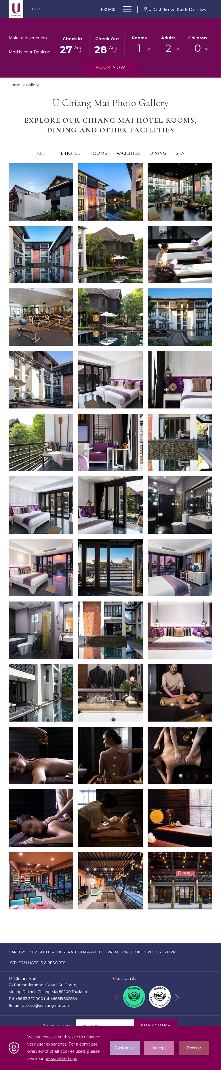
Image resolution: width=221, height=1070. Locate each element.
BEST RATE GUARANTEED (80, 953)
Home (14, 84)
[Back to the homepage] (16, 9)
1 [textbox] (139, 48)
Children (197, 38)
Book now (117, 67)
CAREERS (17, 953)
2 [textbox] (168, 48)
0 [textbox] (197, 48)
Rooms (139, 38)
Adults (168, 38)
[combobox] (139, 49)
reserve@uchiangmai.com (45, 1005)
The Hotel (67, 153)
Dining (157, 153)
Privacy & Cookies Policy (134, 953)
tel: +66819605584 (60, 998)
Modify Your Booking (30, 52)
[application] (110, 1048)
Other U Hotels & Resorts (38, 962)
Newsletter (41, 952)
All (41, 153)
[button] (72, 44)
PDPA (170, 952)
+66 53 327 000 (29, 998)
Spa (180, 153)
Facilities (128, 153)
